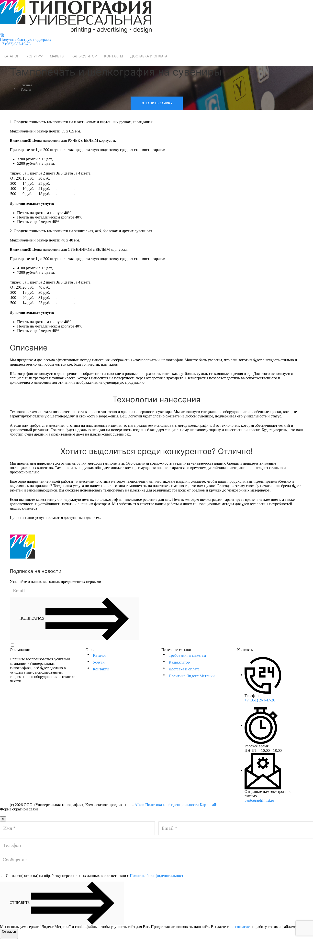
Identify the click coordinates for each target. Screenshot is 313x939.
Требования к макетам (187, 655)
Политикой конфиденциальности (167, 645)
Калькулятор (84, 56)
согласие (242, 927)
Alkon (139, 805)
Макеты (57, 56)
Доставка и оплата (148, 56)
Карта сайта (210, 805)
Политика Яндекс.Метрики (192, 676)
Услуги (33, 56)
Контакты (113, 56)
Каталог (11, 56)
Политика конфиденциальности (172, 805)
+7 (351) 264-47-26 (260, 700)
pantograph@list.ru (259, 800)
